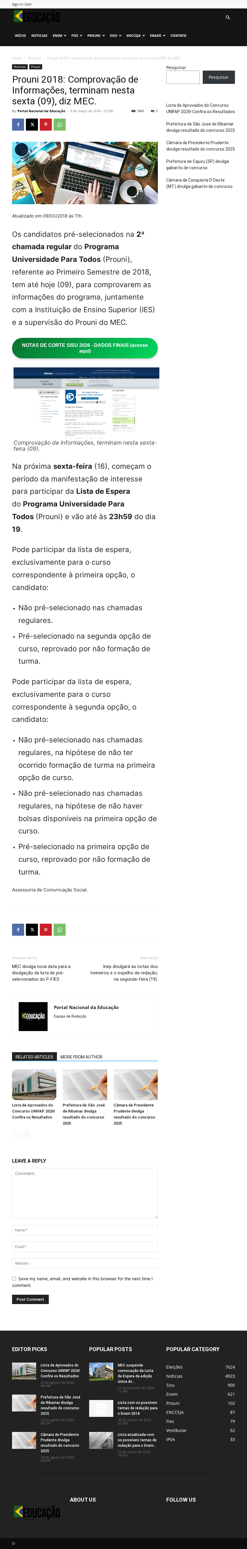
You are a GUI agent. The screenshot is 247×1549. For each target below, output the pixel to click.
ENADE (155, 35)
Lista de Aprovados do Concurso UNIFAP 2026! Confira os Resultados (33, 1111)
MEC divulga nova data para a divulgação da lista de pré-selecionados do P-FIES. (41, 973)
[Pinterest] (46, 125)
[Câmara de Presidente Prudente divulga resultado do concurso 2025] (136, 1084)
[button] (227, 18)
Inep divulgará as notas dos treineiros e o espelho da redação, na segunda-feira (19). (124, 973)
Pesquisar (176, 67)
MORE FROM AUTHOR (81, 1057)
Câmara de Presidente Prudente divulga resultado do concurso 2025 (200, 145)
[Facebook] (18, 125)
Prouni (94, 35)
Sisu (113, 35)
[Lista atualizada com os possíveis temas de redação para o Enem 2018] (101, 1440)
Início (20, 35)
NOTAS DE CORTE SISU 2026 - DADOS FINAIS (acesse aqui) (85, 348)
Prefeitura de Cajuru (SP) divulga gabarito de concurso (197, 164)
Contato (178, 35)
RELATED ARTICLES (34, 1057)
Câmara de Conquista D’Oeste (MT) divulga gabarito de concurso (199, 183)
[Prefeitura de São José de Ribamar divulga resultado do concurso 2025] (85, 1084)
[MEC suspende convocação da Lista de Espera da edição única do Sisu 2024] (101, 1372)
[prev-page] (16, 1135)
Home (17, 58)
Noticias (39, 35)
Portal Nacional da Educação (41, 111)
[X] (32, 125)
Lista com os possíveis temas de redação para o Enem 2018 (138, 1408)
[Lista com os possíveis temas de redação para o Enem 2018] (101, 1408)
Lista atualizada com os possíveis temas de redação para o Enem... (137, 1440)
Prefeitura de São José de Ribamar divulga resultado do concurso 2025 (200, 127)
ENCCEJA (134, 35)
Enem (57, 35)
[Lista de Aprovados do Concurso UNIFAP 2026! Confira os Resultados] (34, 1084)
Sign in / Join (22, 4)
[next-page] (25, 1135)
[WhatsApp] (60, 125)
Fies (74, 35)
